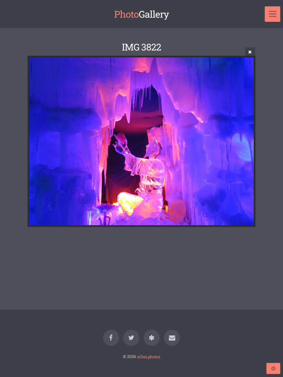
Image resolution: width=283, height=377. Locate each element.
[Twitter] (131, 338)
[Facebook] (111, 338)
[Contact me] (172, 338)
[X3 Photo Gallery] (152, 338)
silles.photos (148, 356)
